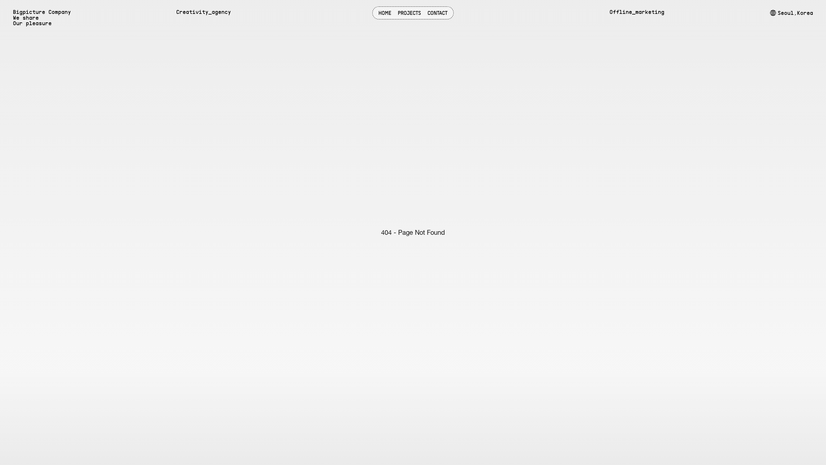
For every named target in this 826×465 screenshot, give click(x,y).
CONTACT (438, 13)
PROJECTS (409, 13)
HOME (384, 13)
